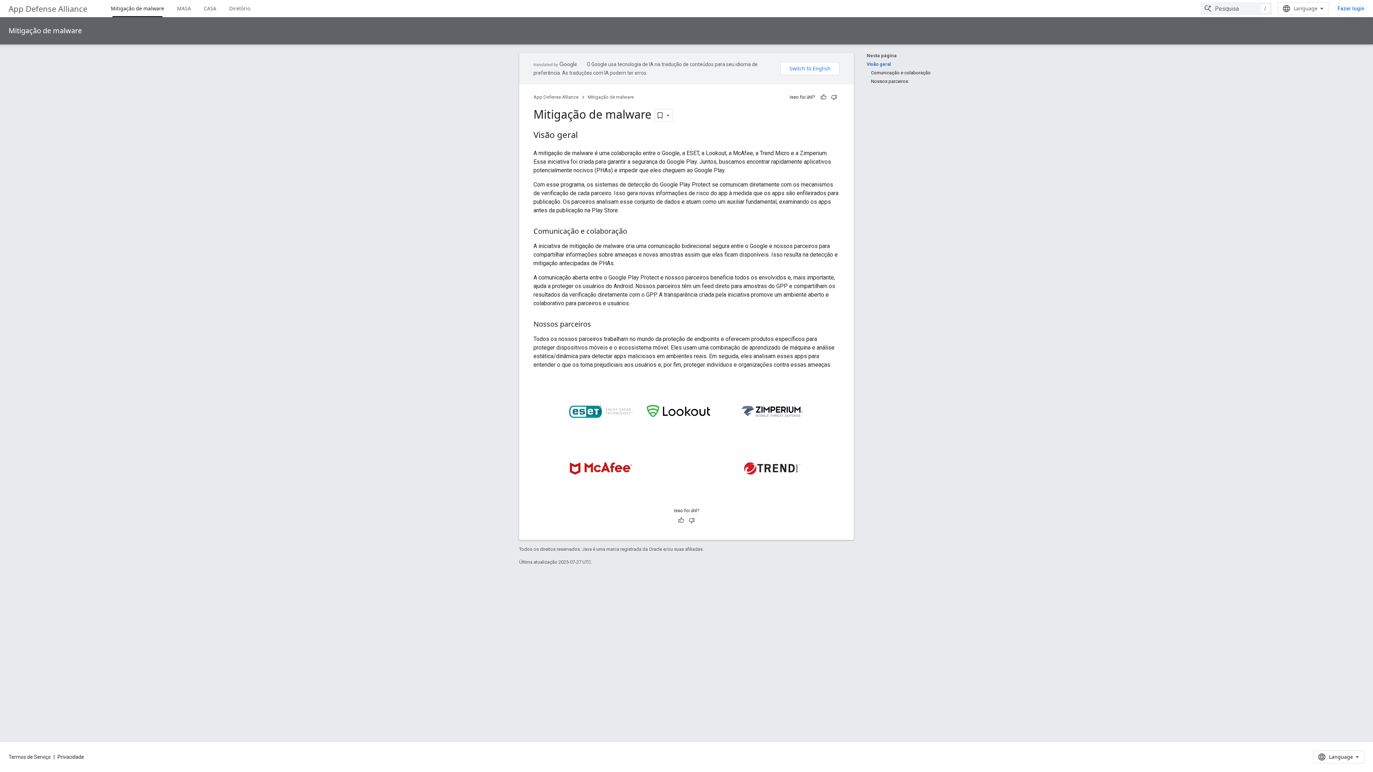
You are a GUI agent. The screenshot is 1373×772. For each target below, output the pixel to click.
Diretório (239, 8)
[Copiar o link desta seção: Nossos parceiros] (598, 325)
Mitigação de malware (137, 8)
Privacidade (71, 757)
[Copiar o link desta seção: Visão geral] (585, 136)
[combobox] (1236, 8)
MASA (184, 8)
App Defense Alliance (48, 8)
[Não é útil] (834, 97)
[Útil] (823, 97)
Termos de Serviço (30, 757)
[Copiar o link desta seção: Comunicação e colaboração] (634, 232)
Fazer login (1351, 8)
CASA (210, 8)
